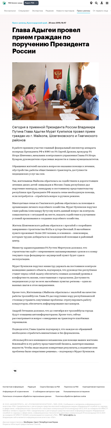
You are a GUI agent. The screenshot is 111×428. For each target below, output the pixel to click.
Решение (50, 10)
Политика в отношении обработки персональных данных (27, 396)
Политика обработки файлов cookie (71, 396)
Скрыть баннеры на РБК (50, 386)
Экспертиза (37, 10)
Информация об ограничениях (16, 391)
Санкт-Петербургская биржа (46, 421)
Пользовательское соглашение (76, 391)
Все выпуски (10, 10)
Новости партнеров (65, 10)
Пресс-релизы (83, 10)
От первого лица (100, 10)
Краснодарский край (37, 23)
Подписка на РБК (71, 386)
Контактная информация (13, 386)
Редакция (32, 386)
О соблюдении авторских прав (46, 391)
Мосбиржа (28, 421)
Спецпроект (23, 10)
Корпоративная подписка (94, 386)
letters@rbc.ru (69, 414)
